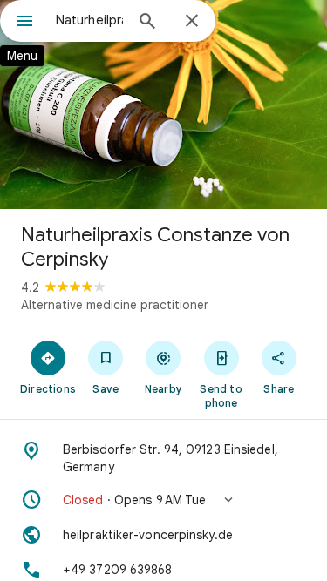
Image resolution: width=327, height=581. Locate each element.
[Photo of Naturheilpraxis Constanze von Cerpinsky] (163, 104)
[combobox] (89, 20)
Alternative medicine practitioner (114, 305)
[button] (163, 500)
